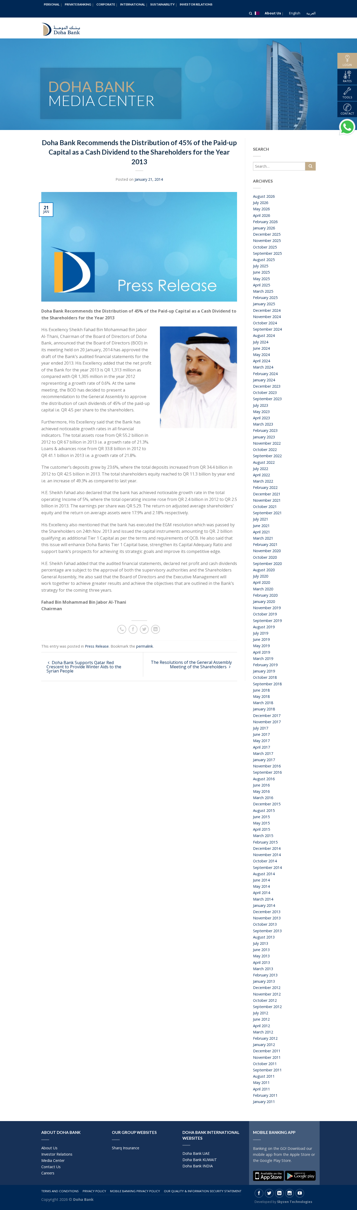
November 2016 (267, 766)
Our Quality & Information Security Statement (202, 1191)
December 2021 (266, 493)
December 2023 (266, 386)
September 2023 (267, 398)
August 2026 (264, 196)
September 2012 (267, 1006)
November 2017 (267, 721)
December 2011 (266, 1050)
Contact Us (51, 1166)
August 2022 (264, 462)
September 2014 (267, 867)
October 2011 (265, 1063)
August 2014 (264, 873)
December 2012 (266, 987)
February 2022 (265, 487)
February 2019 (265, 664)
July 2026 (260, 202)
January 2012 (264, 1044)
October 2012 (265, 1000)
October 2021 (265, 506)
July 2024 (260, 342)
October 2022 (265, 449)
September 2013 (267, 930)
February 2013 (265, 974)
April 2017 (261, 747)
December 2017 (266, 715)
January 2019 (264, 671)
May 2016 (261, 791)
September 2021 (267, 512)
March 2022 (263, 481)
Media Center (53, 1160)
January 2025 (264, 303)
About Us (273, 13)
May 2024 (261, 354)
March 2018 (263, 702)
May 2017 (261, 740)
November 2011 (267, 1057)
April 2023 (261, 417)
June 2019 (261, 639)
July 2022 (260, 468)
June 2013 (261, 949)
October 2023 (265, 392)
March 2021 (263, 538)
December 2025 (266, 234)
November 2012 (267, 994)
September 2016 (267, 772)
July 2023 (260, 405)
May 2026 (261, 208)
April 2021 (261, 531)
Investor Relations (196, 4)
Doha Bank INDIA (197, 1165)
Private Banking (78, 4)
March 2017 (263, 753)
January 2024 (264, 379)
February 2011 (265, 1095)
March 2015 (263, 835)
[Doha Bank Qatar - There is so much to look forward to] (64, 28)
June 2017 (261, 734)
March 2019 (263, 658)
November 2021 (267, 500)
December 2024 (266, 310)
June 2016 (261, 785)
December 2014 (266, 848)
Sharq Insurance (125, 1147)
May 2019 (261, 645)
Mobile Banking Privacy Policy (135, 1191)
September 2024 (267, 329)
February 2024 (265, 373)
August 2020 (264, 569)
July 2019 (260, 633)
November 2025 (267, 240)
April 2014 (261, 892)
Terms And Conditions (60, 1191)
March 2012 (263, 1032)
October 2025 (265, 247)
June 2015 (261, 816)
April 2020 (261, 582)
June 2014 (261, 880)
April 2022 (261, 474)
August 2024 (264, 335)
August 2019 (264, 626)
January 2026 (264, 227)
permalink (144, 646)
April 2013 (261, 962)
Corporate (105, 4)
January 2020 (264, 601)
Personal (52, 4)
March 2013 (263, 968)
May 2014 (261, 886)
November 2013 (267, 917)
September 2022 (267, 455)
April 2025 (261, 284)
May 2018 (261, 696)
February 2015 (265, 842)
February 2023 (265, 430)
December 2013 (266, 911)
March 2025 (263, 291)
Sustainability (162, 4)
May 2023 (261, 411)
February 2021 (265, 544)
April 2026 (261, 215)
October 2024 (265, 322)
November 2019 (267, 607)
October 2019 (265, 614)
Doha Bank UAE (196, 1153)
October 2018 (265, 677)
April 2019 (261, 652)
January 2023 (264, 436)
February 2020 (265, 595)
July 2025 (260, 265)
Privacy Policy (94, 1191)
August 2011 (264, 1076)
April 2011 (261, 1089)
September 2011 (267, 1069)
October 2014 (265, 860)
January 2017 (264, 759)
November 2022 (267, 443)
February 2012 (265, 1038)
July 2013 (260, 943)
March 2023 (263, 424)
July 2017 (260, 728)
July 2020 (260, 576)
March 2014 (263, 899)
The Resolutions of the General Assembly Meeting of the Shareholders (191, 664)
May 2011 (261, 1082)
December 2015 (266, 803)
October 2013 (265, 924)
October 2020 (265, 557)
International (132, 4)
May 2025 (261, 278)
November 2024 (267, 316)
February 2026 (265, 221)
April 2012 (261, 1025)
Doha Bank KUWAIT (199, 1159)
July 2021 (260, 519)
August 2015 (264, 810)
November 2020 (267, 550)
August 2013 (264, 937)
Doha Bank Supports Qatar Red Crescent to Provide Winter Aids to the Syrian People (84, 667)
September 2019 (267, 620)
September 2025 (267, 253)
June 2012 (261, 1019)
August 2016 (264, 778)
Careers (47, 1173)
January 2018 (264, 708)
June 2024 (261, 348)
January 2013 (264, 981)
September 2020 (267, 563)
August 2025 (264, 259)
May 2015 (261, 823)
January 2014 (264, 905)
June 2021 (261, 525)
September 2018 (267, 683)
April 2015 (261, 829)
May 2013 (261, 955)
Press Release (97, 646)
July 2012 (260, 1012)
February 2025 (265, 297)
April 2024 (261, 360)
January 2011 (264, 1101)
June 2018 (261, 690)
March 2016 (263, 797)
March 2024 (263, 367)
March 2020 (263, 588)
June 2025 (261, 272)
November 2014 (267, 854)
